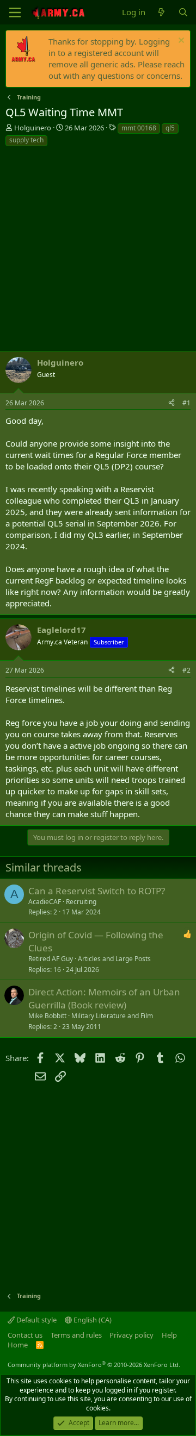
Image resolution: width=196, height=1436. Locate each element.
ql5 (170, 128)
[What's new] (161, 12)
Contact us (25, 1335)
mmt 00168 (138, 128)
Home (18, 1345)
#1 (186, 402)
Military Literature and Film (112, 1015)
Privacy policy (131, 1335)
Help (169, 1335)
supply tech (26, 140)
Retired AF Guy (50, 958)
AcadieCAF (44, 901)
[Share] (171, 403)
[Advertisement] (98, 250)
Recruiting (81, 901)
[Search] (183, 12)
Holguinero (32, 128)
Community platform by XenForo (94, 1364)
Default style (36, 1320)
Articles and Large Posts (114, 958)
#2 (186, 670)
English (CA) (92, 1320)
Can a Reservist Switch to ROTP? (96, 891)
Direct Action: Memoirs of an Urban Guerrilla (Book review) (104, 998)
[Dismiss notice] (180, 41)
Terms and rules (76, 1335)
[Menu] (15, 12)
